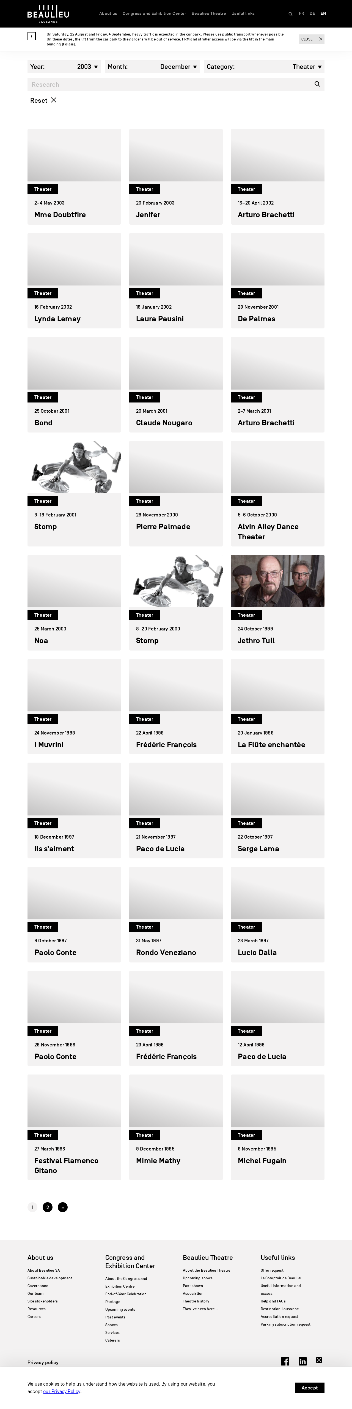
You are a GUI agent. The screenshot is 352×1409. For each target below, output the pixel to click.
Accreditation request (279, 1316)
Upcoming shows (198, 1278)
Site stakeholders (43, 1301)
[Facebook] (285, 1364)
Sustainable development (50, 1278)
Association (193, 1293)
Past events (115, 1317)
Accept (310, 1388)
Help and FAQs (273, 1301)
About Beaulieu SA (44, 1270)
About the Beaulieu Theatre (206, 1270)
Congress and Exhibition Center (154, 13)
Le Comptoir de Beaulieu (282, 1278)
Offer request (272, 1270)
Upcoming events (120, 1309)
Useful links (243, 13)
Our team (35, 1293)
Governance (38, 1285)
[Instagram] (320, 1364)
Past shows (193, 1285)
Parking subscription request (286, 1324)
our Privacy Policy (61, 1391)
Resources (37, 1309)
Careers (34, 1316)
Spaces (111, 1325)
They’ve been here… (200, 1309)
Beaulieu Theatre (209, 13)
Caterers (112, 1340)
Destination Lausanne (280, 1309)
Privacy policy (43, 1362)
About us (108, 13)
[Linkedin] (303, 1364)
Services (112, 1332)
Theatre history (196, 1301)
